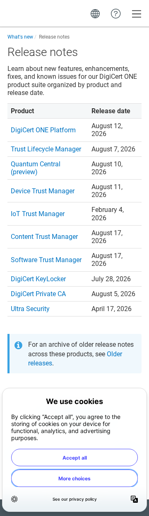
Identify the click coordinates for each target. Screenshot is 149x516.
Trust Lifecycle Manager (46, 149)
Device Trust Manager (42, 191)
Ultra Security (30, 309)
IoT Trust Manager (38, 214)
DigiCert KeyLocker (38, 279)
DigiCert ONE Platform (43, 130)
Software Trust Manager (46, 260)
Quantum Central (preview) (35, 168)
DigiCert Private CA (38, 294)
